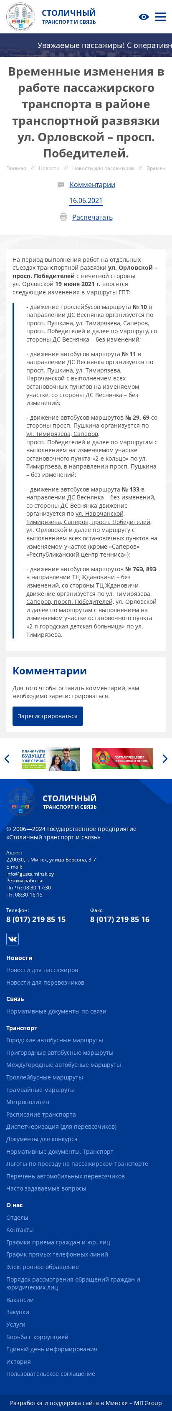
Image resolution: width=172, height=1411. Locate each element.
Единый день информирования (51, 1349)
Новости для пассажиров (42, 970)
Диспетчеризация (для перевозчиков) (61, 1126)
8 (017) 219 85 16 (119, 919)
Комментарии (92, 184)
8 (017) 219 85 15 (36, 919)
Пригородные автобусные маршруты (60, 1052)
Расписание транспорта (41, 1114)
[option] (49, 759)
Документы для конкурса (42, 1139)
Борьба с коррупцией (37, 1337)
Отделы (17, 1217)
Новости (19, 958)
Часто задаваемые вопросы (46, 1188)
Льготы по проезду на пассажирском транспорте (77, 1164)
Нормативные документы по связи (56, 1011)
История (18, 1361)
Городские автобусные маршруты (54, 1040)
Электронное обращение (42, 1267)
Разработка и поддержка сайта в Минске (69, 1403)
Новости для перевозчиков (45, 982)
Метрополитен (27, 1102)
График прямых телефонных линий (57, 1254)
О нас (14, 1205)
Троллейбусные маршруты (44, 1077)
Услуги (15, 1324)
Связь (15, 999)
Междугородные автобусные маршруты (63, 1065)
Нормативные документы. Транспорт (60, 1151)
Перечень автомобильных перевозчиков (65, 1176)
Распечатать (92, 217)
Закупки (17, 1312)
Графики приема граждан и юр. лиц (58, 1242)
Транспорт (22, 1028)
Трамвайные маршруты (40, 1090)
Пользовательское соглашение (50, 1374)
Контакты (20, 1230)
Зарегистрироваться (48, 716)
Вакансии (20, 1300)
